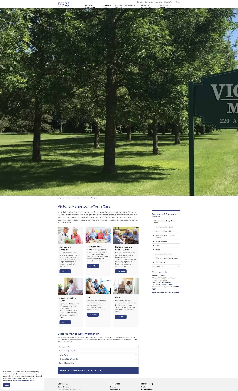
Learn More (65, 271)
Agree (7, 385)
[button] (164, 267)
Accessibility (115, 389)
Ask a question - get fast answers (165, 292)
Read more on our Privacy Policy (21, 381)
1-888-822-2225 (166, 285)
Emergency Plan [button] (65, 347)
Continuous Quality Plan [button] (68, 351)
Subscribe (140, 2)
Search (178, 2)
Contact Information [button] (66, 363)
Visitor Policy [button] (64, 355)
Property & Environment (90, 6)
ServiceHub (149, 2)
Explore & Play (107, 6)
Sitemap (113, 387)
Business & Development (146, 6)
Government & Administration (165, 6)
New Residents (147, 389)
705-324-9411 (166, 282)
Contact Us (158, 2)
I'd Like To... (169, 2)
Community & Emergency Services (125, 6)
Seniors (144, 387)
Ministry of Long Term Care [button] (69, 359)
